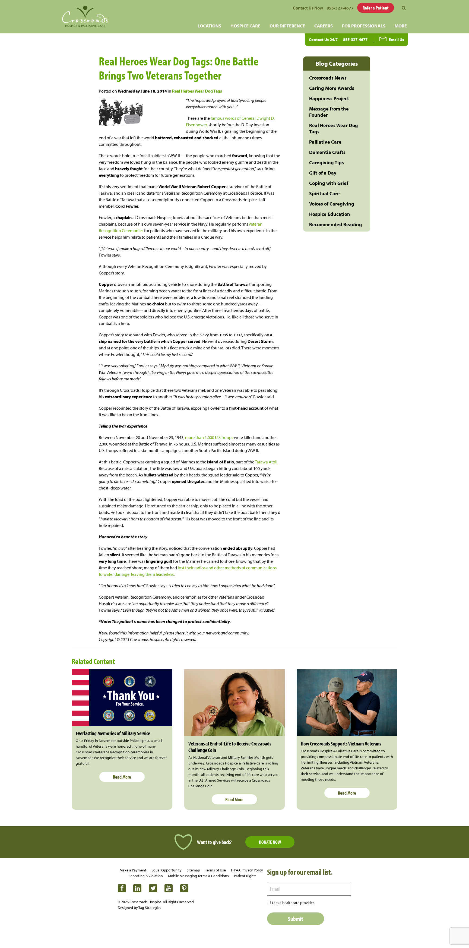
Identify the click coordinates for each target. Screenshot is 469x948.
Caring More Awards (331, 88)
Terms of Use (215, 870)
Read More (122, 777)
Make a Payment (133, 870)
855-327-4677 (340, 8)
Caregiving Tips (326, 162)
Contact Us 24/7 (323, 39)
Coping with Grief (328, 183)
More (401, 26)
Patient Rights (245, 875)
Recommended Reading (335, 224)
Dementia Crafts (327, 152)
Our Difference (287, 26)
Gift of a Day (322, 173)
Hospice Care (245, 26)
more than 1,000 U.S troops (208, 437)
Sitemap (193, 870)
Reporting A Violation (145, 875)
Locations (209, 26)
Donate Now (270, 842)
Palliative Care (325, 142)
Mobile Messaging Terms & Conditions (198, 875)
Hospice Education (329, 214)
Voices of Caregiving (331, 204)
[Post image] (122, 697)
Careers (323, 26)
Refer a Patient (376, 8)
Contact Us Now (308, 8)
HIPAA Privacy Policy (247, 870)
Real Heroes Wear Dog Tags (197, 91)
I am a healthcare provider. (293, 902)
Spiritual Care (324, 193)
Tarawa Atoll (265, 461)
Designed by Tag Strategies (139, 907)
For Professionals (363, 26)
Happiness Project (329, 98)
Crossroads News (328, 78)
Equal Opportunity (166, 870)
